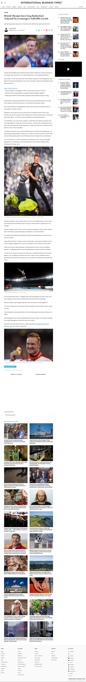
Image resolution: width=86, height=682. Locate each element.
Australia (53, 651)
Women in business (21, 666)
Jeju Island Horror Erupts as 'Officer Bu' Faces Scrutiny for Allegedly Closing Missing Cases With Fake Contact (41, 530)
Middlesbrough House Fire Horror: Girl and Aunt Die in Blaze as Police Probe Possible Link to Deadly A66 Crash (40, 552)
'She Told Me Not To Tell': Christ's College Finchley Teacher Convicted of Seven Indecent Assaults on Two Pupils (14, 618)
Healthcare (20, 655)
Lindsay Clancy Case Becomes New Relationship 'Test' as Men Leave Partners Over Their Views (14, 442)
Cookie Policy (37, 659)
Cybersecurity (20, 662)
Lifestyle (51, 6)
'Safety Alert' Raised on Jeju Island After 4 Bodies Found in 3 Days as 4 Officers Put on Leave (41, 574)
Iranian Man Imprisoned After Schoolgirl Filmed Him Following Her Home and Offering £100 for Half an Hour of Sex (41, 618)
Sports (2, 670)
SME (25, 6)
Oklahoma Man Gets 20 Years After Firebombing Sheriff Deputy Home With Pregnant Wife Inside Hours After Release (66, 20)
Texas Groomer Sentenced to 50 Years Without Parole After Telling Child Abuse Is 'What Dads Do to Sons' (15, 486)
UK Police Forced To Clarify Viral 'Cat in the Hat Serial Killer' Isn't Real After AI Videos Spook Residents (41, 464)
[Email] (49, 30)
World (3, 6)
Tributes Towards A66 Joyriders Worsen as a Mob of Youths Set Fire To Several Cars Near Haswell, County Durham (15, 640)
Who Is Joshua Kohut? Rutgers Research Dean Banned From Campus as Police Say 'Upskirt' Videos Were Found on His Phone (15, 552)
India (52, 653)
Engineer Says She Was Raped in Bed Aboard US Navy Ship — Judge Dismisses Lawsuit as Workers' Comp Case (15, 530)
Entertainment (44, 6)
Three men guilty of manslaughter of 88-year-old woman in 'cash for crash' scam (25, 90)
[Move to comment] (52, 30)
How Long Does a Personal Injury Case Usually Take (65, 116)
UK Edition (81, 6)
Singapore (53, 655)
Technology (3, 664)
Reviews (56, 6)
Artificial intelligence (22, 664)
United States (54, 659)
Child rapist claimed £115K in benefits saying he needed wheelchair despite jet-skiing (27, 95)
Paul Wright (13, 28)
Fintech (19, 672)
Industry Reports (21, 674)
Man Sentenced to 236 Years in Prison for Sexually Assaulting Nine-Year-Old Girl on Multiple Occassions (66, 46)
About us (36, 651)
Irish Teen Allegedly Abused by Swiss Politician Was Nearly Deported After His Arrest (14, 596)
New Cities (20, 670)
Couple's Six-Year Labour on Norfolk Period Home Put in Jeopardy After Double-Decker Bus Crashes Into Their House (15, 508)
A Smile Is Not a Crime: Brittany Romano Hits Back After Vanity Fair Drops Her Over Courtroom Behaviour (15, 464)
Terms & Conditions (38, 655)
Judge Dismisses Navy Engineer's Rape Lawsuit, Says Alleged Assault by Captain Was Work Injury (41, 442)
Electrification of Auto (22, 657)
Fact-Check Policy (38, 666)
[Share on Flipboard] (44, 30)
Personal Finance (31, 6)
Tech (38, 6)
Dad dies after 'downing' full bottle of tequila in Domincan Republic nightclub (24, 93)
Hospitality (20, 653)
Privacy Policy (37, 657)
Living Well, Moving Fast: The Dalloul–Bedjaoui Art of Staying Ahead (66, 93)
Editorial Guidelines (41, 374)
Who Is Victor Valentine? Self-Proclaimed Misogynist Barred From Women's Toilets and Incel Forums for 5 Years (41, 508)
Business (20, 6)
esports (19, 668)
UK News (8, 6)
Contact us (37, 653)
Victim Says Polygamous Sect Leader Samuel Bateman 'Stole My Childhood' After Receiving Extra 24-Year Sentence (41, 640)
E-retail (19, 651)
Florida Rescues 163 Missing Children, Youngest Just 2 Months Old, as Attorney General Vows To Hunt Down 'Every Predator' (41, 486)
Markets (14, 6)
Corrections (37, 662)
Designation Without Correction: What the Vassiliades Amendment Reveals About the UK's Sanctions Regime (65, 85)
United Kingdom (54, 657)
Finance (19, 659)
